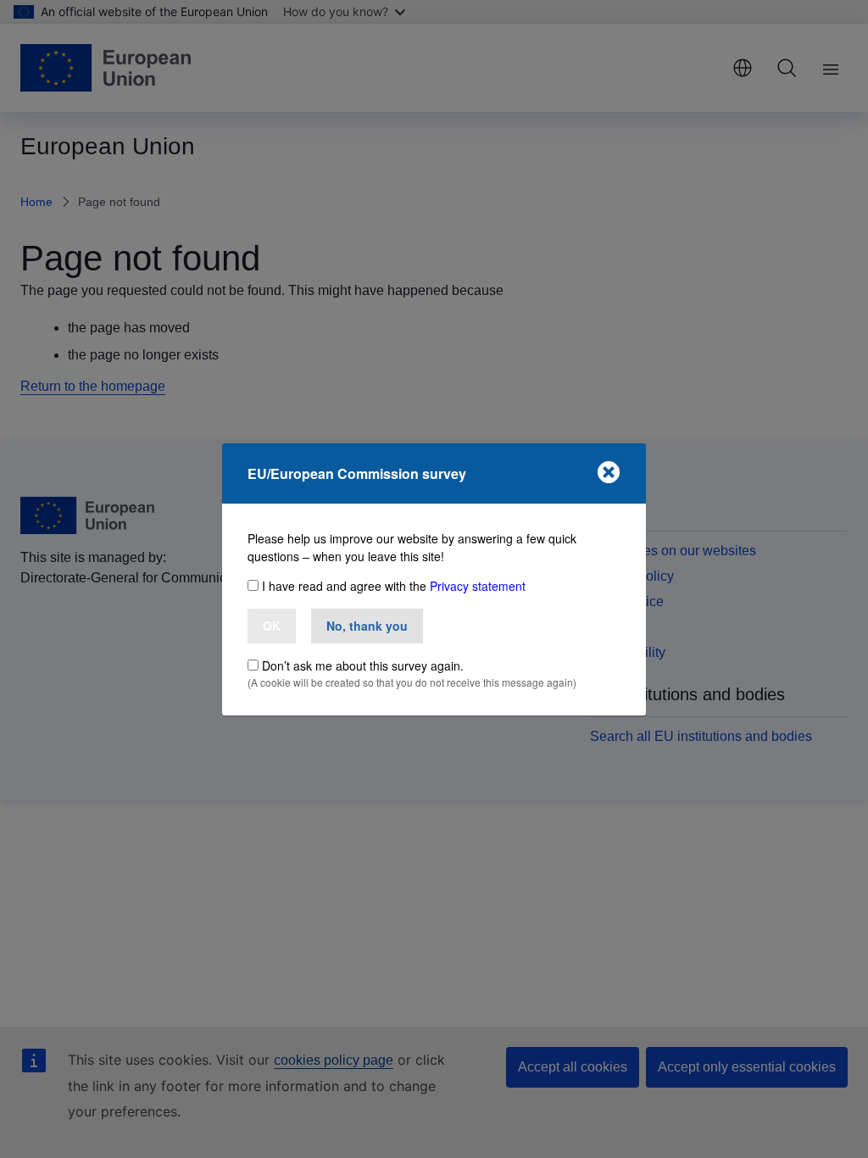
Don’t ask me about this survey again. (363, 665)
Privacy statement (478, 585)
